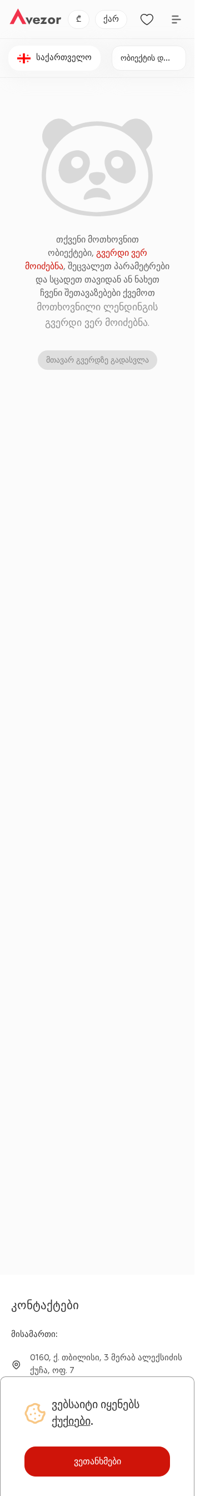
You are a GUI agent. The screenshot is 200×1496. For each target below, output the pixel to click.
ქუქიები (71, 1421)
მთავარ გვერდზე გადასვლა (97, 360)
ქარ (111, 19)
